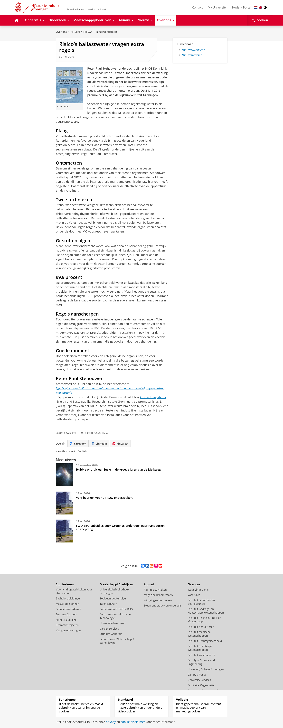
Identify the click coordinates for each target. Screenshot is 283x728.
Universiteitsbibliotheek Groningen (114, 591)
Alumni (149, 584)
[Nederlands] (255, 7)
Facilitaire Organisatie (201, 685)
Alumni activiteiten (155, 589)
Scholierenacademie (68, 609)
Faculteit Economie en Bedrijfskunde (201, 602)
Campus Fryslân (197, 674)
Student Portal (241, 7)
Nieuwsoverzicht (193, 50)
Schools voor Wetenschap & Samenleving (117, 641)
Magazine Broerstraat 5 (158, 595)
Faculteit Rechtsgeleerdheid (205, 641)
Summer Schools (66, 614)
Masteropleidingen (67, 604)
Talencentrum (108, 604)
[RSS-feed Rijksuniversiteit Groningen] (151, 566)
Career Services (109, 628)
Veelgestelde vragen (68, 630)
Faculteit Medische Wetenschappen (199, 633)
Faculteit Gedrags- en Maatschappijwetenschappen (206, 611)
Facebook (80, 443)
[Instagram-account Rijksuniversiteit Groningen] (156, 566)
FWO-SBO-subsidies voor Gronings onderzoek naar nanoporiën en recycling (120, 527)
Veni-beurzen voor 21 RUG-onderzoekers (104, 497)
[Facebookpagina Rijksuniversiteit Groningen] (143, 566)
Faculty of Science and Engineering (201, 662)
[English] (260, 7)
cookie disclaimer (133, 722)
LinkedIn (101, 443)
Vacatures (194, 595)
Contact (197, 7)
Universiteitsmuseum (113, 623)
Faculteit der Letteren (201, 627)
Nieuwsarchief (192, 55)
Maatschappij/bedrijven (116, 584)
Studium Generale (111, 634)
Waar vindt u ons (198, 589)
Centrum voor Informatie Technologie (115, 616)
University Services (199, 680)
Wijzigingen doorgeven (158, 600)
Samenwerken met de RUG (116, 609)
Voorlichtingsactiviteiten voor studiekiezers (74, 591)
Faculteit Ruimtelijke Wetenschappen (200, 648)
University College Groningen (206, 669)
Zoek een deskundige (113, 598)
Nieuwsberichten (106, 32)
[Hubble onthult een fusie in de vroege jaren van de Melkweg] (64, 474)
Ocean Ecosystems (153, 397)
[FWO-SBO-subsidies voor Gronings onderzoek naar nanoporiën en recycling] (64, 531)
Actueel (75, 32)
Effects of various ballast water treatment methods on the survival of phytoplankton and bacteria (110, 390)
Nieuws (87, 32)
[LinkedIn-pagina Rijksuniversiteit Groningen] (147, 566)
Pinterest (122, 443)
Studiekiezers (65, 584)
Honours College (66, 620)
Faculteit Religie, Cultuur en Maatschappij (204, 619)
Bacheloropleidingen (68, 598)
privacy (111, 722)
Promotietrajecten (67, 625)
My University (217, 7)
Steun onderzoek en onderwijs (162, 605)
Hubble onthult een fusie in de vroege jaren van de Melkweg (118, 469)
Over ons (61, 32)
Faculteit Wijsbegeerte (201, 655)
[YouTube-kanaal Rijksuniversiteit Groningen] (160, 566)
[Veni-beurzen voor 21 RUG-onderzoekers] (64, 503)
